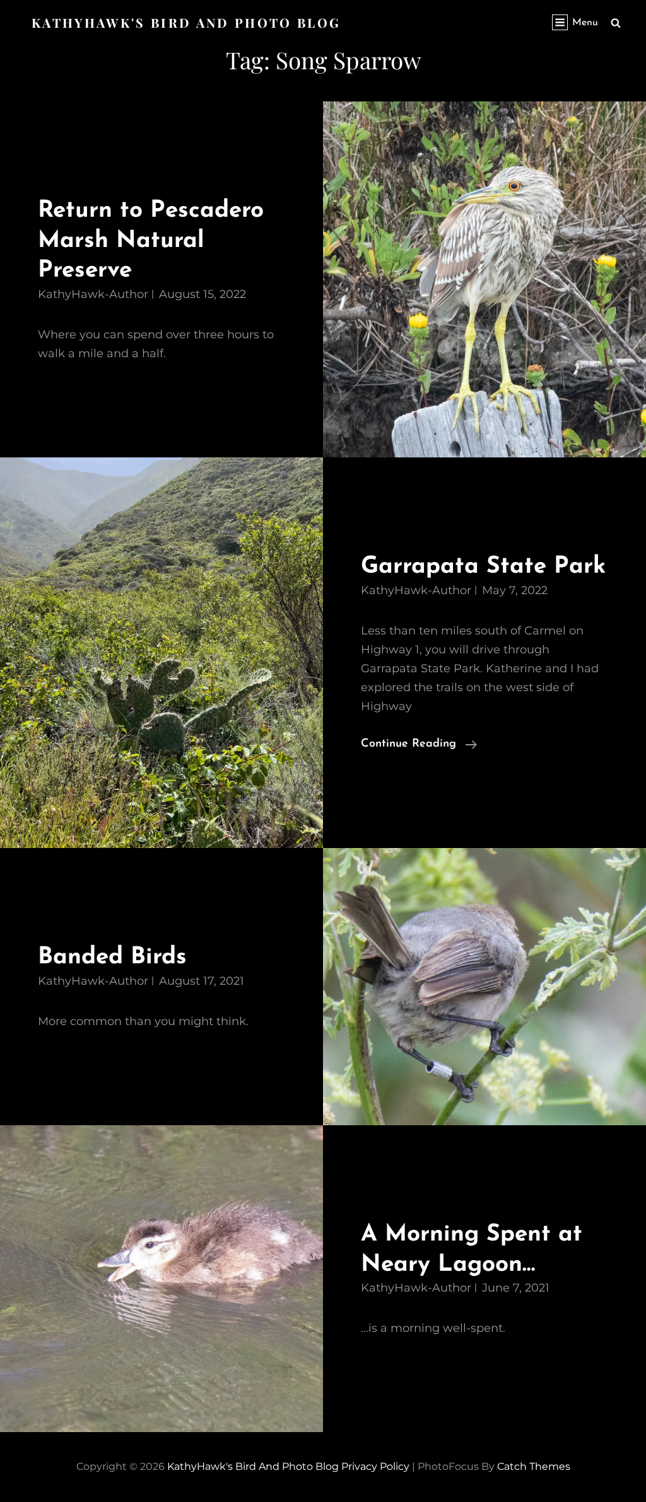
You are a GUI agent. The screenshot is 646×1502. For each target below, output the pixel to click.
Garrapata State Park (483, 566)
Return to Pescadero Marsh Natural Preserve (151, 240)
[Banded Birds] (484, 986)
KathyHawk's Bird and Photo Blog (186, 22)
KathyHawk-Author (93, 294)
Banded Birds (112, 957)
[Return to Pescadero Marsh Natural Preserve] (484, 279)
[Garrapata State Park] (161, 652)
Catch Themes (533, 1466)
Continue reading (419, 746)
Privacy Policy (375, 1466)
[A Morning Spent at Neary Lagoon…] (161, 1278)
